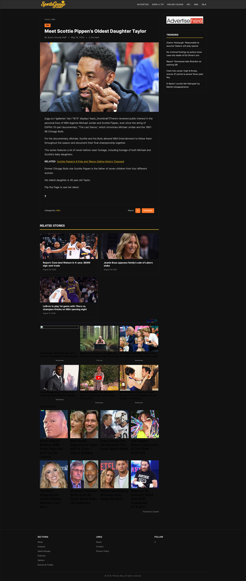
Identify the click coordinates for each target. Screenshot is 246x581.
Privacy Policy (102, 551)
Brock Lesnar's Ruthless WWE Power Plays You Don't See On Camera (51, 449)
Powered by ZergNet (151, 512)
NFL (189, 4)
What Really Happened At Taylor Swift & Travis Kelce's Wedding (84, 447)
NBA (196, 4)
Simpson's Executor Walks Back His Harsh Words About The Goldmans (83, 497)
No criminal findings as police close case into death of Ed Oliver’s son (184, 53)
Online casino (175, 4)
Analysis (41, 546)
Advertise (143, 4)
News (40, 542)
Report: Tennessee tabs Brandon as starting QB (183, 63)
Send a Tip (158, 4)
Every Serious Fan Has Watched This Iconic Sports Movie (114, 445)
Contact (99, 546)
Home (47, 19)
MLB (204, 4)
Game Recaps (44, 551)
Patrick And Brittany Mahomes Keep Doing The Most (114, 495)
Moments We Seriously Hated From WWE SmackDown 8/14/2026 (142, 499)
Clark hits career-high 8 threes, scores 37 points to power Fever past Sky (184, 74)
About (99, 542)
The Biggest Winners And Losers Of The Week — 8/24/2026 (144, 447)
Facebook (148, 210)
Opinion (41, 560)
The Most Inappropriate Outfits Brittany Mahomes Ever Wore (50, 499)
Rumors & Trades (45, 565)
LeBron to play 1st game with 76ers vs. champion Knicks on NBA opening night (65, 308)
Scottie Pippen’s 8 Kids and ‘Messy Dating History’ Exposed (90, 161)
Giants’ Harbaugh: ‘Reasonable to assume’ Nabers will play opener (182, 44)
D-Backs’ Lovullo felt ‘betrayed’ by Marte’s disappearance (183, 85)
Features (42, 556)
